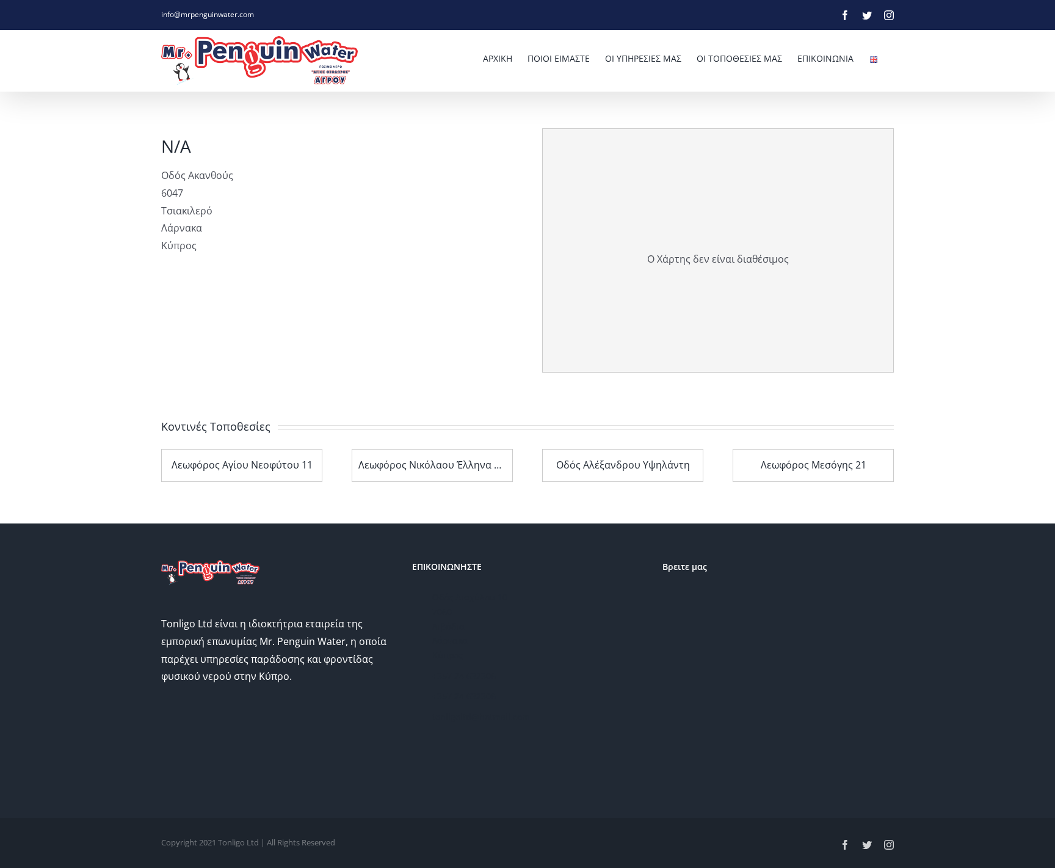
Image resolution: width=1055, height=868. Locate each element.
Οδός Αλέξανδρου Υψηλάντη (623, 465)
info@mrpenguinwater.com (207, 14)
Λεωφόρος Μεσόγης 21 (813, 465)
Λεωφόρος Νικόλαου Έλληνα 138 (434, 465)
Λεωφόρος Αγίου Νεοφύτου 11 (242, 465)
